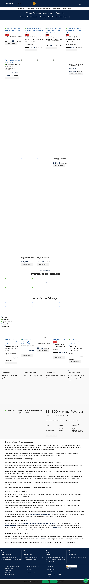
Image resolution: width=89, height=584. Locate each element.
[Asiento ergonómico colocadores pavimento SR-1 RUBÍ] (12, 342)
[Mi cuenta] (77, 3)
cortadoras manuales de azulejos (31, 523)
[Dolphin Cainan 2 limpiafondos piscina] (28, 108)
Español (70, 566)
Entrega (28, 569)
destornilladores (10, 525)
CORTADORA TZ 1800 (51, 435)
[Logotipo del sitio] (9, 3)
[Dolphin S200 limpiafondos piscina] (44, 108)
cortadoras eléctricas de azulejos (40, 514)
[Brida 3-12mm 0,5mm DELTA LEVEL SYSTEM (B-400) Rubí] (75, 30)
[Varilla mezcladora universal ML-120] (76, 342)
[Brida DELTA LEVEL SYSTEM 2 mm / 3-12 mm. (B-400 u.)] (14, 30)
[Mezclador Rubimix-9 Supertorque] (12, 61)
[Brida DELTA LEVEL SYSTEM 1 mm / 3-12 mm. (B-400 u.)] (55, 30)
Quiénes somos (51, 569)
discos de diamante (56, 528)
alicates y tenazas (49, 523)
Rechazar (54, 581)
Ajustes (61, 581)
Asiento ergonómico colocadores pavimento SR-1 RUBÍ (11, 353)
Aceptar (45, 581)
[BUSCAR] (34, 3)
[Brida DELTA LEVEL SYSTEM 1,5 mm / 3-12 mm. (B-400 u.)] (34, 30)
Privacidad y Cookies (53, 572)
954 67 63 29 (9, 575)
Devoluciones (30, 572)
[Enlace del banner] (17, 279)
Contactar (50, 566)
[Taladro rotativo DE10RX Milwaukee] (59, 340)
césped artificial (40, 539)
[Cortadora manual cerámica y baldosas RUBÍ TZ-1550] (28, 342)
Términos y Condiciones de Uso (54, 576)
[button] (11, 43)
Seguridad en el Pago (33, 566)
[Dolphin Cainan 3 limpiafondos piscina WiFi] (60, 108)
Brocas (7, 310)
